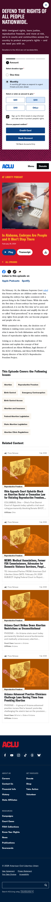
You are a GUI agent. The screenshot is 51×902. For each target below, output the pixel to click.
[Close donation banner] (46, 5)
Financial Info (9, 789)
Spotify (26, 280)
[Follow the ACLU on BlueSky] (39, 755)
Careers (6, 778)
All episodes (11, 262)
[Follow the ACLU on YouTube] (12, 755)
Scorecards (7, 848)
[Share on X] (9, 272)
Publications (8, 842)
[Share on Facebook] (4, 272)
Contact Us (7, 783)
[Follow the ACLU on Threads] (32, 755)
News (4, 837)
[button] (14, 272)
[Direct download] (46, 252)
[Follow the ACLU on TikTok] (25, 755)
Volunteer (31, 794)
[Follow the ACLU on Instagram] (18, 755)
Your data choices (9, 874)
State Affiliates (9, 800)
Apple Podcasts (10, 280)
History (5, 794)
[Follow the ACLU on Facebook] (5, 755)
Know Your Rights (11, 832)
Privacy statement (25, 871)
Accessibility (24, 874)
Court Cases (8, 821)
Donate (43, 166)
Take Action (32, 789)
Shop (28, 783)
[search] (46, 885)
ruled (45, 290)
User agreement (8, 871)
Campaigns (7, 816)
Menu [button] (31, 166)
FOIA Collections (10, 826)
